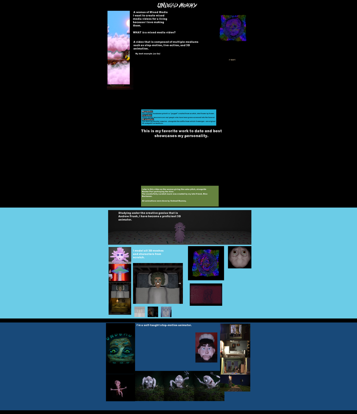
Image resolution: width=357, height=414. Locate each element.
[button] (243, 69)
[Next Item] (180, 283)
